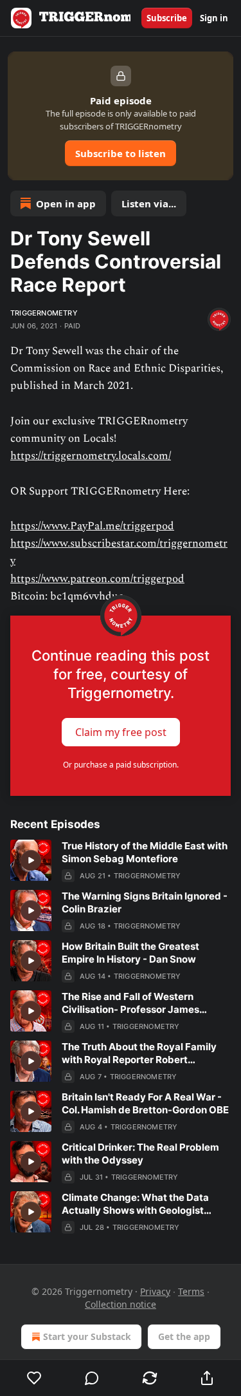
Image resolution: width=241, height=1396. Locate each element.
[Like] (34, 1378)
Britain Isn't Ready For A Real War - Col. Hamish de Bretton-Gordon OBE (145, 1103)
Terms (191, 1291)
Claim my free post (120, 732)
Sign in (214, 18)
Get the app (184, 1336)
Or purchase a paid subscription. (121, 764)
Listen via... (148, 203)
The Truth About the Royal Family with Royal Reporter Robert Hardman (139, 1053)
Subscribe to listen (120, 153)
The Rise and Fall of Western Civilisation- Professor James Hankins (130, 1003)
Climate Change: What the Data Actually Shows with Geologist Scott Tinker (135, 1204)
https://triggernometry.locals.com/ (90, 456)
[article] (120, 861)
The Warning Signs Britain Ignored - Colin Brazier (145, 902)
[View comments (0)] (92, 1378)
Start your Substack (87, 1336)
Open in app (66, 203)
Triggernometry (44, 312)
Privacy (155, 1291)
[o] (31, 860)
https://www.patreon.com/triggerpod (97, 579)
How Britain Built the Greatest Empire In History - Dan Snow (130, 952)
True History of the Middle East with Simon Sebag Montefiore (145, 852)
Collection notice (120, 1304)
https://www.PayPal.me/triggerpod (92, 526)
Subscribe (167, 18)
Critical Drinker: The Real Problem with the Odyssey (140, 1153)
